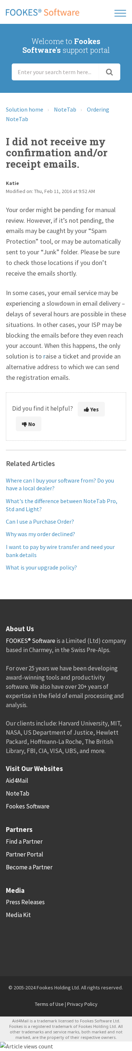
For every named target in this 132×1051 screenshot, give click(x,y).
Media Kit (18, 915)
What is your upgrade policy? (41, 567)
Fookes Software (28, 806)
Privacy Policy (82, 1004)
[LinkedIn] (53, 943)
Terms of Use (49, 1004)
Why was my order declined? (40, 534)
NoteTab (65, 109)
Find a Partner (24, 841)
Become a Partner (29, 867)
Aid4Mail (17, 781)
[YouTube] (92, 943)
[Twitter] (34, 943)
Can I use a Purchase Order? (40, 521)
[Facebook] (14, 943)
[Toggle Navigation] (120, 12)
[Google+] (73, 943)
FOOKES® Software (30, 641)
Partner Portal (24, 854)
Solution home (24, 109)
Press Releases (25, 902)
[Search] (109, 71)
